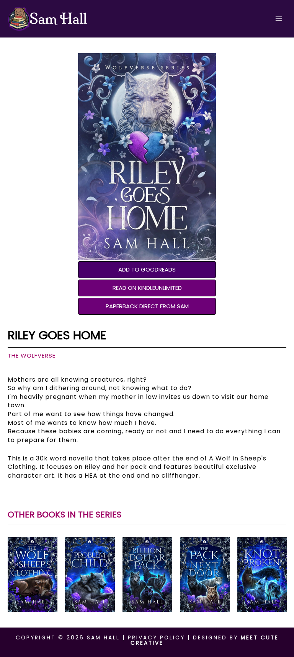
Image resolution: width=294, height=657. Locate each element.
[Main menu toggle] (279, 19)
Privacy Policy (156, 637)
